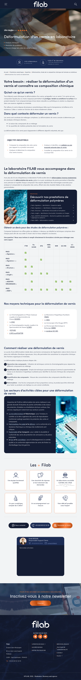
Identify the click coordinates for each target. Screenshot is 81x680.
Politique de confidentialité (62, 648)
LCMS (29, 327)
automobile (13, 432)
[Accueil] (40, 4)
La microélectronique (16, 414)
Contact (60, 652)
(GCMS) (17, 319)
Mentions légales (63, 644)
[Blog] (35, 636)
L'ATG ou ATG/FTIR (16, 333)
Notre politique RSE (39, 650)
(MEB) (53, 328)
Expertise (27, 72)
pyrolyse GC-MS (52, 331)
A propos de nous (38, 644)
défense (32, 424)
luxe (12, 440)
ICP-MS (13, 330)
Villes (59, 656)
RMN (46, 317)
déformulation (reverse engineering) (64, 178)
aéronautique (14, 424)
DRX (48, 320)
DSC (13, 322)
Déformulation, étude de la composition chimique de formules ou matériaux (54, 72)
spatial (23, 424)
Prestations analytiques (17, 72)
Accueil (6, 72)
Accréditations (37, 647)
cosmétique (22, 440)
